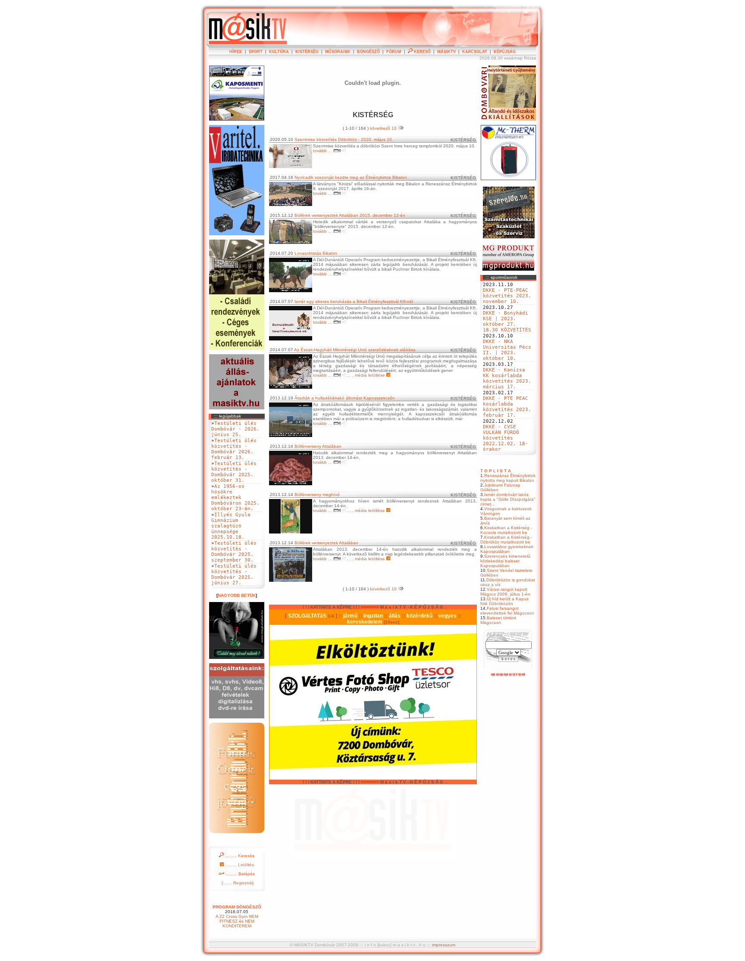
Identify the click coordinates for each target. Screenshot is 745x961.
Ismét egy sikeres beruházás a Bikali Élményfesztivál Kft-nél (353, 301)
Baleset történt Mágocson (498, 620)
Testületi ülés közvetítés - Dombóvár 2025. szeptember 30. (234, 551)
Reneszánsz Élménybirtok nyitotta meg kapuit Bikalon (507, 478)
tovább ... (323, 150)
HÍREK (235, 52)
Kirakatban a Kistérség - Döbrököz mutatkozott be (506, 539)
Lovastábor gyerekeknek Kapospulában (506, 549)
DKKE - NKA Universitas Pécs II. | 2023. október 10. (507, 350)
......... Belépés (239, 873)
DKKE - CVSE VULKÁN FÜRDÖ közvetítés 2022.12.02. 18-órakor (505, 438)
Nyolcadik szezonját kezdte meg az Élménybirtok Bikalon (350, 177)
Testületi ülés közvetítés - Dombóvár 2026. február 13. (234, 449)
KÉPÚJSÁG (505, 52)
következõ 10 (384, 128)
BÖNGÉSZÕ (368, 52)
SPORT (256, 52)
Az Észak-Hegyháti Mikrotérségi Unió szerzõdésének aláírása (355, 349)
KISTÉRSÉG (307, 52)
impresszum (443, 944)
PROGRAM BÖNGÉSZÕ (237, 907)
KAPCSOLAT (474, 52)
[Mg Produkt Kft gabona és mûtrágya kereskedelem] (508, 269)
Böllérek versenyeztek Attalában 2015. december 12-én (349, 215)
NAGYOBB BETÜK (237, 595)
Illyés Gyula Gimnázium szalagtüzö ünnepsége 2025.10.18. (230, 526)
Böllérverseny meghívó (317, 494)
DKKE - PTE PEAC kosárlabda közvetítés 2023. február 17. (507, 407)
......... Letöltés (239, 864)
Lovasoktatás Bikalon (315, 253)
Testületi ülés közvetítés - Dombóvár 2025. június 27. (234, 574)
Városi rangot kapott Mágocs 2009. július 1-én (505, 591)
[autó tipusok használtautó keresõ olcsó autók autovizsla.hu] (508, 676)
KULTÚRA (279, 52)
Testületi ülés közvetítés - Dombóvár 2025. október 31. (234, 472)
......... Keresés (239, 855)
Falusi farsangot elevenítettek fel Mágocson (507, 610)
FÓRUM (393, 52)
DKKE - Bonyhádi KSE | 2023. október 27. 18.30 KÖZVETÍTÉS (507, 321)
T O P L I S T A (495, 470)
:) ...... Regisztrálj (237, 882)
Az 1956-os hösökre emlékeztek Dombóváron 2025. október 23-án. (235, 498)
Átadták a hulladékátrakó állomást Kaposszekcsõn (344, 398)
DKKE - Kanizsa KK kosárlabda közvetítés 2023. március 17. (507, 378)
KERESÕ (422, 52)
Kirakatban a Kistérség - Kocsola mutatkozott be (506, 530)
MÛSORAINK (338, 52)
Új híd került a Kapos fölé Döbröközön (504, 601)
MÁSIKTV (446, 52)
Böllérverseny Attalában (317, 446)
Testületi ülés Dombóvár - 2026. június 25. (235, 429)
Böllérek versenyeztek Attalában (326, 542)
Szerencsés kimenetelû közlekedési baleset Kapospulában (505, 561)
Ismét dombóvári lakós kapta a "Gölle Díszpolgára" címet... (507, 499)
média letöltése (370, 375)
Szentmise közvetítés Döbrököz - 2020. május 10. (343, 139)
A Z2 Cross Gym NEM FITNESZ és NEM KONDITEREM (237, 921)
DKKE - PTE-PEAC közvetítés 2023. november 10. (507, 295)
